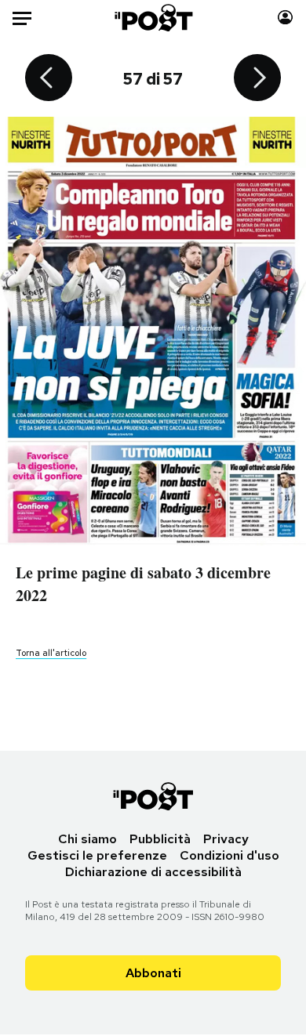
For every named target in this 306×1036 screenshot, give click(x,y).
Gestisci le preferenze (97, 855)
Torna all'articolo (51, 652)
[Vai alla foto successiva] (257, 79)
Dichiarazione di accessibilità (153, 872)
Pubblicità (160, 839)
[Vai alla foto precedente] (48, 79)
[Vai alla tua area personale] (285, 17)
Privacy (226, 839)
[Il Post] (152, 17)
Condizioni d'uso (229, 855)
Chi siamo (87, 839)
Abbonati (153, 973)
